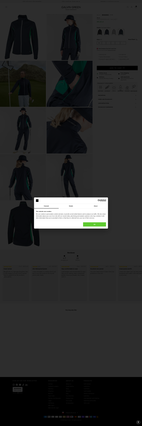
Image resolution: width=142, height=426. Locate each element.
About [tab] (95, 206)
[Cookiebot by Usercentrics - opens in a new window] (99, 200)
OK (95, 224)
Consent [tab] (46, 206)
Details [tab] (71, 206)
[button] (138, 422)
